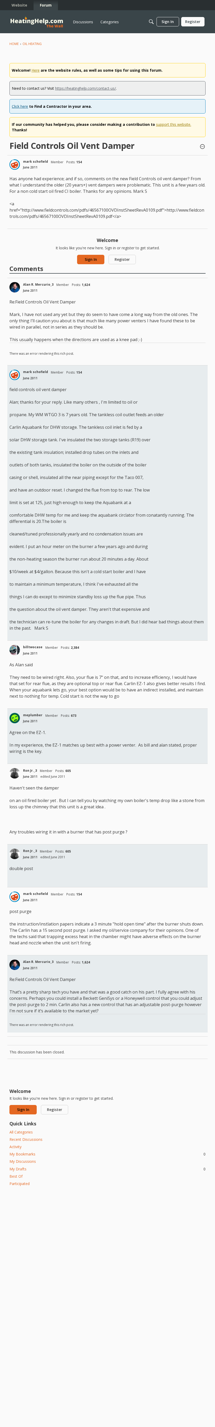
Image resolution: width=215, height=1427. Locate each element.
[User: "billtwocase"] (14, 650)
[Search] (151, 21)
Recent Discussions (25, 1139)
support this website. (173, 124)
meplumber (32, 715)
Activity (15, 1146)
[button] (202, 147)
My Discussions (22, 1161)
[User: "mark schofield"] (14, 164)
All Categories (21, 1132)
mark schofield (35, 161)
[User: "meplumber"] (14, 718)
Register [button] (122, 259)
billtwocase (32, 647)
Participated (19, 1183)
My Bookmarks (107, 1154)
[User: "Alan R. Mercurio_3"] (14, 287)
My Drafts (107, 1168)
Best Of (16, 1176)
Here (35, 70)
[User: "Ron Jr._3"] (14, 773)
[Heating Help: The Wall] (36, 21)
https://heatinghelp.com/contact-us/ (85, 88)
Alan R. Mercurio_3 (38, 284)
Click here (20, 106)
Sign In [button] (91, 259)
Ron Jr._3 (30, 770)
